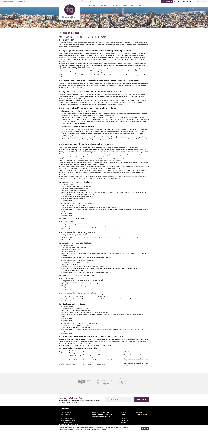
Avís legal (139, 412)
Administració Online (180, 1)
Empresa (123, 412)
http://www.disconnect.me (112, 168)
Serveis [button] (103, 5)
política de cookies (100, 429)
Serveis (123, 414)
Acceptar (145, 428)
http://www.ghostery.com (95, 168)
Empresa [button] (92, 5)
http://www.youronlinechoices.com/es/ (91, 341)
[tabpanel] (86, 381)
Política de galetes (141, 414)
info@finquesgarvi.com (9, 1)
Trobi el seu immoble (119, 5)
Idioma (189, 1)
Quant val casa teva (167, 1)
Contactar (143, 5)
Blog (132, 5)
